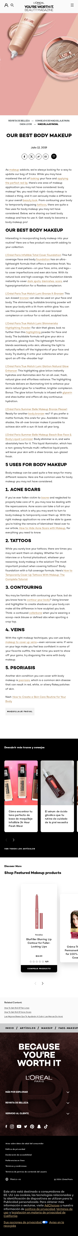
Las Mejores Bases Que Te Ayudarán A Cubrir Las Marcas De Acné (33, 1016)
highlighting (33, 332)
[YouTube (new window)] (19, 1126)
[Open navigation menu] (72, 5)
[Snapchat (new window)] (39, 1127)
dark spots (34, 281)
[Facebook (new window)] (6, 1126)
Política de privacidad (15, 1149)
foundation (43, 259)
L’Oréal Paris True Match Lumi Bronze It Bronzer (34, 293)
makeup (14, 169)
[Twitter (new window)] (25, 1126)
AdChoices (51, 1205)
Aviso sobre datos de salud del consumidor (24, 1143)
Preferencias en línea (14, 1160)
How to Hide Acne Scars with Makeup (42, 528)
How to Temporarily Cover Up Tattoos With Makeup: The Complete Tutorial (38, 575)
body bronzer (36, 413)
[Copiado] (39, 156)
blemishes (48, 281)
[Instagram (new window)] (12, 1127)
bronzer (24, 297)
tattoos (41, 204)
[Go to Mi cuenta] (6, 5)
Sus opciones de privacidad (23, 1222)
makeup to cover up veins (21, 642)
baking (34, 178)
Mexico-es (15, 1179)
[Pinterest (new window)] (32, 1127)
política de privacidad (40, 1209)
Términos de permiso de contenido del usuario (26, 1172)
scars (58, 281)
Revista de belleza (19, 120)
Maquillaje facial (48, 124)
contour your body (38, 599)
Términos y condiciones (15, 1166)
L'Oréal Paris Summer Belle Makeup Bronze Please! (36, 409)
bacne (45, 497)
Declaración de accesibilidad (18, 1155)
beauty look (30, 200)
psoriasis (24, 680)
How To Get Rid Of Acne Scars (17, 1012)
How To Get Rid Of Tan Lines (16, 1008)
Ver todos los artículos (19, 849)
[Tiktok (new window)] (46, 1127)
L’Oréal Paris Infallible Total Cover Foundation (33, 254)
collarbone (35, 612)
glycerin (67, 392)
